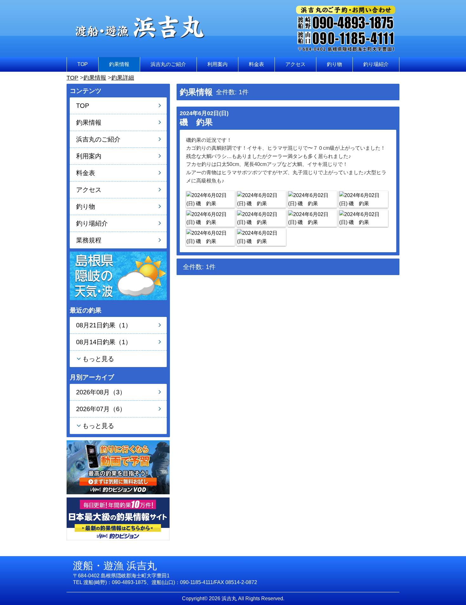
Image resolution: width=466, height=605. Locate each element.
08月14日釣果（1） (104, 342)
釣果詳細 (122, 78)
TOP (82, 64)
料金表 (256, 64)
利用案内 (217, 64)
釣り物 (334, 64)
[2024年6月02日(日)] (210, 199)
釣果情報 (119, 64)
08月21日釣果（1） (104, 325)
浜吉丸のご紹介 (168, 64)
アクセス (295, 64)
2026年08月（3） (101, 392)
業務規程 (88, 240)
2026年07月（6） (101, 408)
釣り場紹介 (376, 64)
